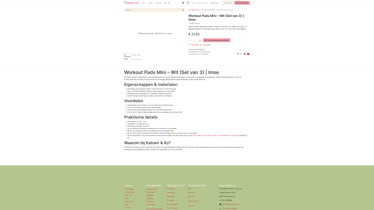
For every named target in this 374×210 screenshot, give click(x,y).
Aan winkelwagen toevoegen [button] (218, 40)
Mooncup (191, 206)
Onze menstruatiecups (154, 209)
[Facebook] (238, 54)
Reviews (128, 208)
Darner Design (172, 208)
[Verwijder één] (190, 40)
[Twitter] (241, 54)
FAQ (126, 205)
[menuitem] (145, 3)
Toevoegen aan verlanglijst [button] (201, 45)
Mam (190, 189)
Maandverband (151, 189)
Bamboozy (171, 192)
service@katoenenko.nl (230, 204)
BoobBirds (171, 200)
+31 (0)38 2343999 (229, 208)
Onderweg (150, 201)
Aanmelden (228, 3)
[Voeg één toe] (200, 40)
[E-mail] (248, 54)
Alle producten (193, 10)
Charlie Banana (172, 204)
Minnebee (191, 196)
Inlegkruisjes (150, 192)
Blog (126, 198)
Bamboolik (171, 189)
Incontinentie (151, 205)
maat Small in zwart (199, 135)
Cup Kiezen (129, 201)
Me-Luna (191, 192)
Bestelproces (130, 192)
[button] (188, 3)
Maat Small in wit (214, 135)
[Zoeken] (183, 10)
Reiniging (149, 198)
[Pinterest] (245, 54)
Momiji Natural (193, 201)
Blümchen (170, 196)
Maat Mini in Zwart (228, 135)
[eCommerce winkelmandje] (183, 3)
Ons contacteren (242, 3)
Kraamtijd (149, 195)
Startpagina (129, 189)
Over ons (128, 195)
